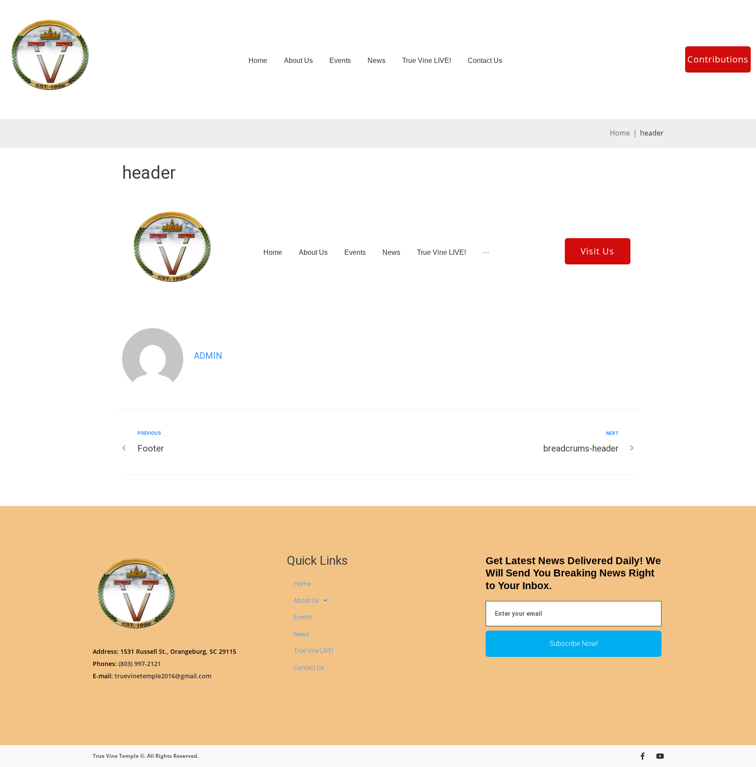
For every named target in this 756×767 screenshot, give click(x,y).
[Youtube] (660, 756)
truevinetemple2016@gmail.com (163, 676)
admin (208, 356)
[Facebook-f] (642, 756)
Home (620, 133)
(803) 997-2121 (140, 663)
